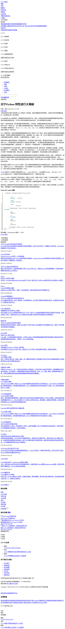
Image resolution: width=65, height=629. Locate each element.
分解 (2, 379)
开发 (8, 472)
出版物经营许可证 (11, 593)
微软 (2, 321)
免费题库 (44, 26)
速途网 (50, 600)
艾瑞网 (40, 600)
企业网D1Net (29, 602)
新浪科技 (3, 600)
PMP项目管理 (37, 26)
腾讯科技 (9, 600)
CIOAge (10, 548)
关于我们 (6, 563)
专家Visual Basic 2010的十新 (12, 347)
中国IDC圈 (22, 602)
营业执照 (3, 593)
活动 (5, 92)
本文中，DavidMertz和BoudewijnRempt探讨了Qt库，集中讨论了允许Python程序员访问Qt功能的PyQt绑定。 (32, 280)
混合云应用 (10, 408)
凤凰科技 (19, 600)
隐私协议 (6, 575)
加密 (5, 394)
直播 (15, 30)
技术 (4, 379)
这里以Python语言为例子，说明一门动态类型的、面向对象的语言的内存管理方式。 (26, 290)
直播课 (19, 24)
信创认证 (15, 26)
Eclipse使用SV (5, 484)
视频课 (3, 24)
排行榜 (11, 24)
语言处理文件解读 (11, 323)
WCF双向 (3, 434)
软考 (11, 26)
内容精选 (6, 82)
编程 (5, 472)
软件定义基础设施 (18, 408)
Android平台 (4, 458)
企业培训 (3, 14)
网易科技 (14, 600)
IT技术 (31, 26)
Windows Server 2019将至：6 (12, 256)
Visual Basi (4, 355)
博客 (2, 4)
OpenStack (4, 408)
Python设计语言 (5, 254)
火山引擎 (44, 602)
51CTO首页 (4, 2)
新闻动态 (6, 565)
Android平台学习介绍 (10, 448)
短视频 (15, 24)
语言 (11, 296)
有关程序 (7, 278)
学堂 (2, 6)
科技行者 (30, 600)
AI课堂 (3, 18)
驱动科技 (25, 600)
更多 (9, 512)
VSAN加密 (6, 381)
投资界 (35, 602)
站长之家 (45, 600)
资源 (4, 30)
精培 (12, 556)
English (6, 571)
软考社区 (3, 10)
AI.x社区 (28, 551)
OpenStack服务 (7, 396)
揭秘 (7, 379)
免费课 (3, 12)
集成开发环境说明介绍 (12, 298)
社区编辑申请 (5, 97)
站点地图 (6, 567)
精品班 (3, 8)
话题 (5, 86)
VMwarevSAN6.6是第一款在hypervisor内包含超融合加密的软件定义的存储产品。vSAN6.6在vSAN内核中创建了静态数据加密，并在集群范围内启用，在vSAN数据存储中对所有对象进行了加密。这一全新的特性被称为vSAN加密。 (32, 385)
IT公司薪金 (6, 357)
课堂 (10, 30)
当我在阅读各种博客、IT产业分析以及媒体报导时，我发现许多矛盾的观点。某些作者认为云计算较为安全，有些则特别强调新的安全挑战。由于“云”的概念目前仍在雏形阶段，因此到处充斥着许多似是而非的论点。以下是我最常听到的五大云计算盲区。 (32, 440)
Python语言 (4, 333)
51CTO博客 (7, 551)
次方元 (39, 602)
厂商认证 (26, 26)
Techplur (18, 548)
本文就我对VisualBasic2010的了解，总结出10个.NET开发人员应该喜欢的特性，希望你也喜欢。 (29, 349)
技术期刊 (6, 90)
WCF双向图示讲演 (9, 424)
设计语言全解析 (11, 244)
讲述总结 (7, 335)
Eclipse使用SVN (7, 474)
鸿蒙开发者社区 (5, 16)
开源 (4, 321)
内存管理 (7, 288)
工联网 (4, 602)
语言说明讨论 (9, 266)
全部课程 (3, 26)
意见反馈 (6, 569)
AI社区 (6, 88)
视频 (5, 84)
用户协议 (6, 573)
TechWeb (35, 600)
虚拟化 (9, 422)
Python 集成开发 (5, 308)
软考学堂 (23, 24)
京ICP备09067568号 (12, 583)
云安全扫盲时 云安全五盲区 (12, 436)
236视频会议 (15, 602)
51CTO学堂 (7, 556)
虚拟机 (9, 394)
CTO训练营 (22, 556)
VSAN (2, 394)
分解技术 (5, 367)
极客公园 (9, 602)
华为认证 (21, 26)
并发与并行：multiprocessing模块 (14, 462)
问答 (7, 30)
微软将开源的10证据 (10, 310)
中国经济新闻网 (56, 600)
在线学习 (3, 28)
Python (2, 276)
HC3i (14, 548)
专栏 (13, 30)
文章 (2, 30)
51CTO (6, 548)
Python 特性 (4, 234)
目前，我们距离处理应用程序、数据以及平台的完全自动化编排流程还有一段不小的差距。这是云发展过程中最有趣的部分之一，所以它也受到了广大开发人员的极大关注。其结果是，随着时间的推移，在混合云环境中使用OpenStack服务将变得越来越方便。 (32, 400)
